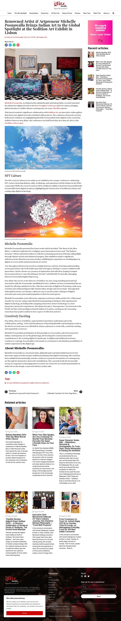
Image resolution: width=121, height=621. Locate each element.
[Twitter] (89, 576)
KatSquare (69, 616)
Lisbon (11, 383)
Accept (24, 613)
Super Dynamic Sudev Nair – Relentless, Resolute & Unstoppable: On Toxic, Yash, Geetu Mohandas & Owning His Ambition (70, 445)
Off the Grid (55, 13)
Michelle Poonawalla (13, 103)
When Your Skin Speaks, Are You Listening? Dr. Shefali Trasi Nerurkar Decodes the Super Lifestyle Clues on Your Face (43, 440)
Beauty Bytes (33, 13)
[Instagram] (82, 576)
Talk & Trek (97, 13)
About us (106, 13)
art (7, 383)
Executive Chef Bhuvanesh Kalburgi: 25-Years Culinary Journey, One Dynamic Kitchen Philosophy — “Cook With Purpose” (42, 520)
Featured (9, 37)
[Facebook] (85, 576)
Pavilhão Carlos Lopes (14, 123)
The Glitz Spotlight (20, 13)
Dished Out (44, 13)
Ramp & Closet (67, 13)
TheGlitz (56, 108)
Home (10, 13)
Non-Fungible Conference (45, 106)
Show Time (86, 13)
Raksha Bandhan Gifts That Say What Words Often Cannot (16, 437)
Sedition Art (53, 112)
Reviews (77, 13)
